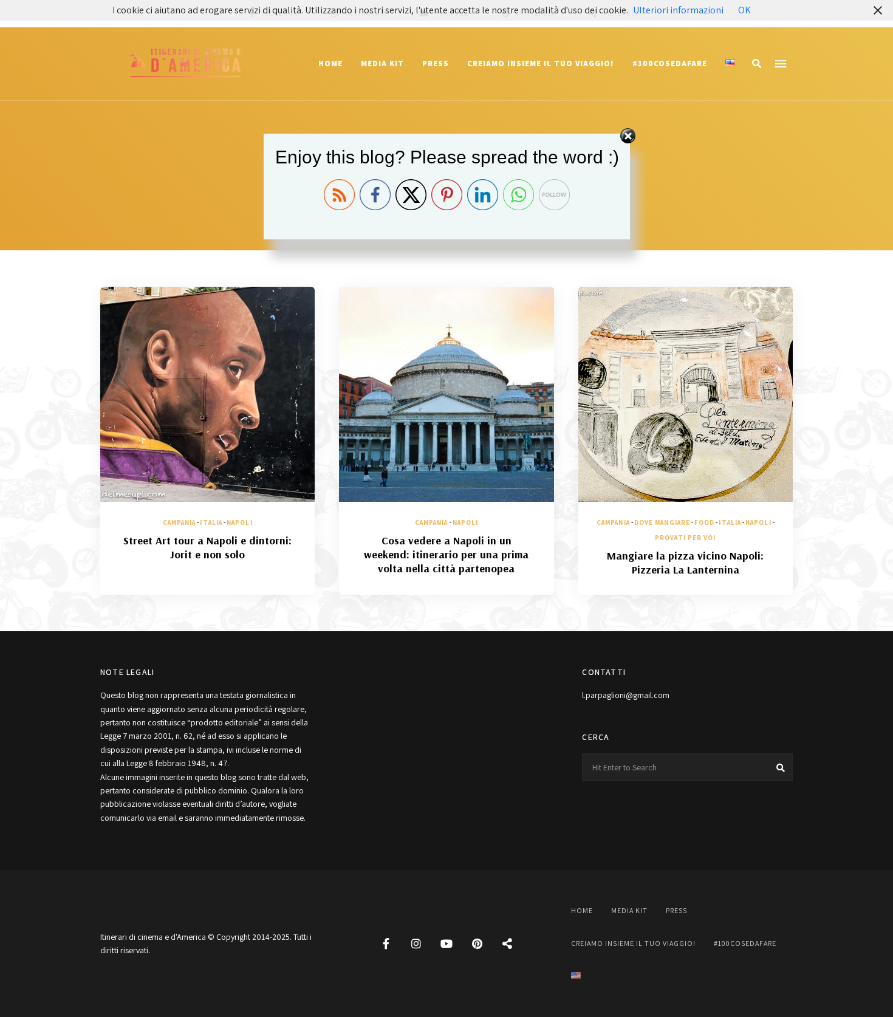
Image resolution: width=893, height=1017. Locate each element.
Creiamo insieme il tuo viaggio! (540, 63)
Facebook (386, 943)
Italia (211, 522)
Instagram (416, 943)
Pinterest (477, 943)
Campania (179, 522)
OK (744, 10)
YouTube (446, 943)
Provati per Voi (685, 537)
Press (435, 63)
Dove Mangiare (662, 522)
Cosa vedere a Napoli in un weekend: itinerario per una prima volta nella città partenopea (446, 554)
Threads (507, 943)
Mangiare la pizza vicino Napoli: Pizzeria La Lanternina (685, 563)
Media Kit (382, 63)
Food (704, 522)
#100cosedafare (669, 63)
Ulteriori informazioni (678, 10)
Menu (780, 64)
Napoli (240, 522)
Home (330, 63)
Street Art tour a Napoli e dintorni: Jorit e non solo (207, 547)
